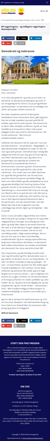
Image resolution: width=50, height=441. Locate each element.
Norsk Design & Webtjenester (33, 438)
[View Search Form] (47, 2)
